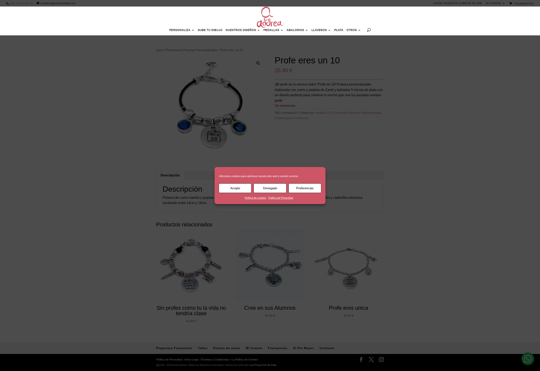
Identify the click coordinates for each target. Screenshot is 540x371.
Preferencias (305, 188)
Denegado (270, 188)
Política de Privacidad (280, 197)
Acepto (235, 188)
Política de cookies (255, 197)
